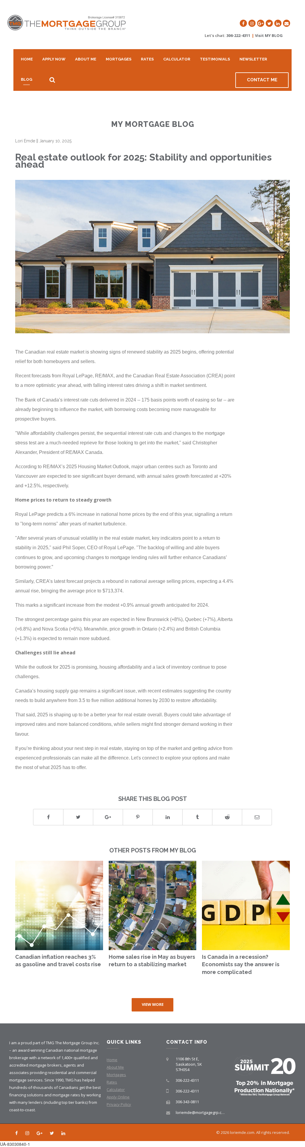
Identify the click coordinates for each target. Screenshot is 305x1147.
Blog (26, 79)
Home (27, 59)
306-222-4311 (238, 35)
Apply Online (118, 1097)
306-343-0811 (187, 1101)
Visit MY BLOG (269, 35)
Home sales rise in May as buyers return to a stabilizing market (152, 961)
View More (153, 1004)
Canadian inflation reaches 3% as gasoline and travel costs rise (58, 961)
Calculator (176, 59)
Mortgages (118, 59)
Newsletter (253, 59)
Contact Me (262, 80)
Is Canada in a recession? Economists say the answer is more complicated (240, 964)
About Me (85, 59)
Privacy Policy (119, 1104)
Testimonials (215, 59)
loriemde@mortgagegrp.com (201, 1112)
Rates (147, 59)
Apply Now (54, 59)
